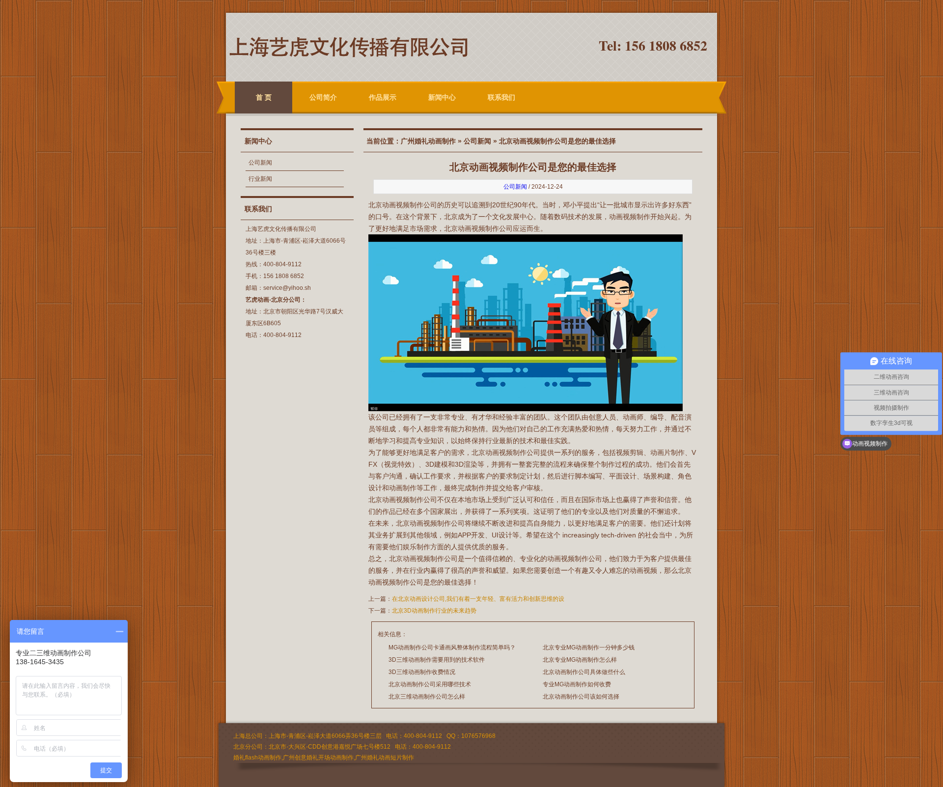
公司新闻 (260, 162)
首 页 (264, 97)
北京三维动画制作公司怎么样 (426, 696)
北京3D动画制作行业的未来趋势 (434, 610)
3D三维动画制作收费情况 (421, 672)
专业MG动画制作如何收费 (577, 684)
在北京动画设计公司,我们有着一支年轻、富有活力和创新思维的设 (478, 598)
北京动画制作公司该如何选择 (581, 696)
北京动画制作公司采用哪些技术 (429, 684)
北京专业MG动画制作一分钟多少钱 (589, 647)
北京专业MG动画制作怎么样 (580, 659)
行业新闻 (260, 178)
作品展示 (382, 97)
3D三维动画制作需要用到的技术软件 (436, 659)
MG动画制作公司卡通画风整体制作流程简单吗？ (452, 647)
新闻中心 (442, 97)
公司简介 (323, 97)
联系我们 (501, 97)
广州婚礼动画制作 (428, 141)
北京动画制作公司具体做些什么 (584, 672)
